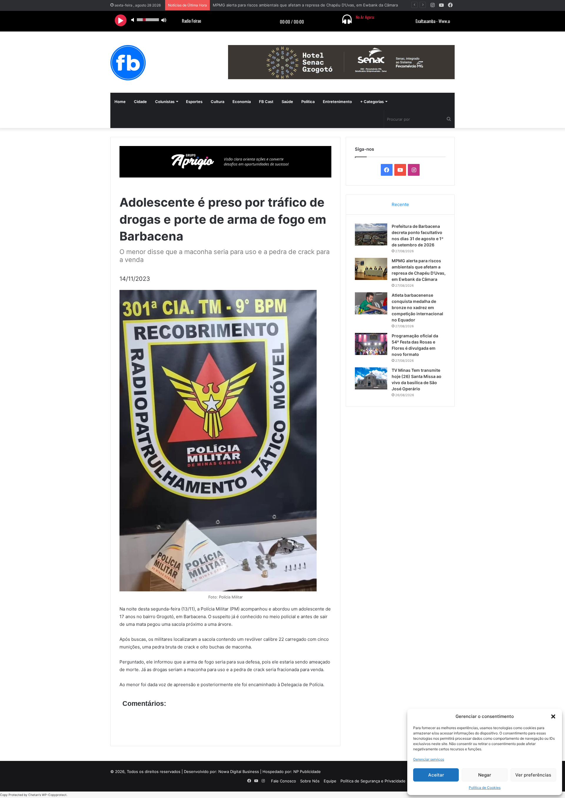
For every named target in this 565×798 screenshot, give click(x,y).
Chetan (33, 795)
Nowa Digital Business (238, 771)
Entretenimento (337, 101)
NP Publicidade (307, 771)
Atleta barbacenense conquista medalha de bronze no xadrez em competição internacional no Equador (417, 307)
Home (120, 101)
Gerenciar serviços (428, 759)
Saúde (287, 101)
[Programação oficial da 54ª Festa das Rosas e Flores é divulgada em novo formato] (371, 344)
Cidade (140, 101)
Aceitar (436, 775)
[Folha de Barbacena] (128, 62)
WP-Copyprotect (54, 795)
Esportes (194, 101)
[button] (553, 716)
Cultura (217, 101)
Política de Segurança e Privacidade (373, 781)
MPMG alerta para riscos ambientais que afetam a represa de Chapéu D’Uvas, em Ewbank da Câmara (305, 5)
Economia (241, 101)
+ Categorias (372, 101)
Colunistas (165, 101)
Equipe (330, 781)
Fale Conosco (283, 781)
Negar (484, 775)
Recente (400, 204)
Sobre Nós (310, 781)
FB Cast (266, 101)
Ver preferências (533, 775)
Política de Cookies (485, 787)
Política (308, 101)
